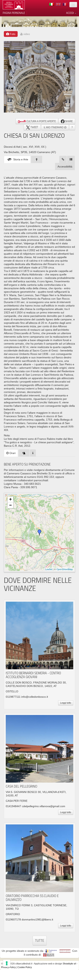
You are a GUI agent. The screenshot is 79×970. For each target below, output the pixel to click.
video (26, 34)
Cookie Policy (24, 967)
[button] (39, 532)
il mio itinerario (54, 127)
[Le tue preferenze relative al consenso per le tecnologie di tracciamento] (6, 963)
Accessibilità (65, 166)
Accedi (70, 13)
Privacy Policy (8, 967)
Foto (12, 34)
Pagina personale (14, 13)
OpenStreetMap (64, 569)
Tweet (34, 127)
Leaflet (48, 569)
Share (69, 121)
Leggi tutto (65, 703)
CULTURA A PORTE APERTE (41, 121)
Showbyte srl (69, 963)
